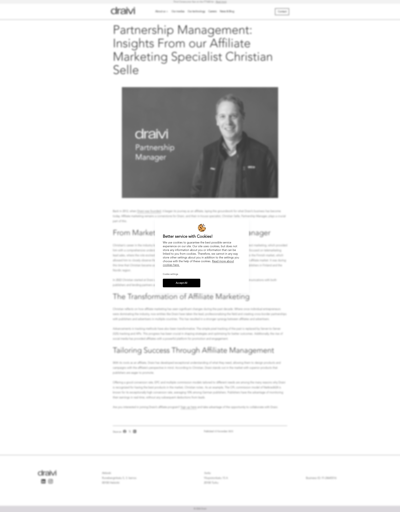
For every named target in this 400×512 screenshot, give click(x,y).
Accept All (181, 283)
